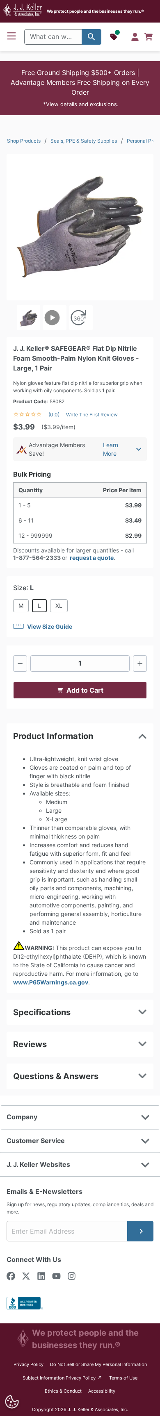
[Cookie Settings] (12, 1402)
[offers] (114, 37)
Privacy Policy (28, 1364)
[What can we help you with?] (91, 37)
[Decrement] (20, 663)
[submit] (140, 1231)
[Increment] (140, 663)
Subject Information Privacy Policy (63, 1378)
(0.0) (53, 414)
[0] (148, 37)
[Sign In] (135, 37)
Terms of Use (123, 1378)
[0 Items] (148, 37)
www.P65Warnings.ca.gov (50, 982)
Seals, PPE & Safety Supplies (83, 141)
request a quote (92, 557)
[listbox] (80, 317)
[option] (28, 317)
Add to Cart (84, 690)
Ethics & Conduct (63, 1391)
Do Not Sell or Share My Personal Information (98, 1364)
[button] (80, 88)
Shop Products (24, 141)
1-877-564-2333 (37, 557)
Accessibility (101, 1391)
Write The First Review (92, 414)
